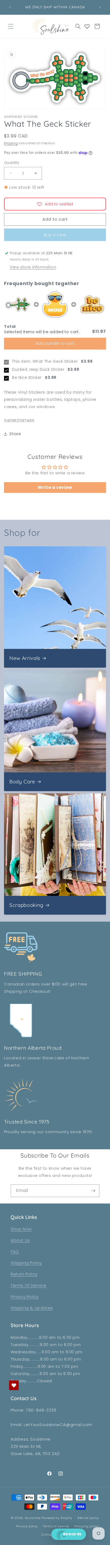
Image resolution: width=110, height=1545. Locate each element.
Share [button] (15, 434)
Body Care (22, 782)
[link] (18, 304)
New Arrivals (24, 658)
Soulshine (33, 1518)
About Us (20, 1240)
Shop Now (21, 1229)
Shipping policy (86, 1526)
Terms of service (56, 1526)
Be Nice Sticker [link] (27, 377)
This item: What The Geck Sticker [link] (45, 361)
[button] (11, 26)
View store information (33, 267)
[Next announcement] (100, 7)
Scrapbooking (26, 905)
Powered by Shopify (57, 1518)
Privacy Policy (24, 1296)
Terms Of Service (28, 1285)
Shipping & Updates (32, 1308)
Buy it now (55, 235)
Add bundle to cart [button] (55, 343)
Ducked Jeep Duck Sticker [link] (38, 369)
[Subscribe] (93, 1190)
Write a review (55, 487)
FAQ (15, 1251)
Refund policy (88, 1518)
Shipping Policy (26, 1263)
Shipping (11, 143)
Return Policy (24, 1274)
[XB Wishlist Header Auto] (87, 26)
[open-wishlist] (14, 1385)
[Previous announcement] (10, 7)
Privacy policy (27, 1526)
